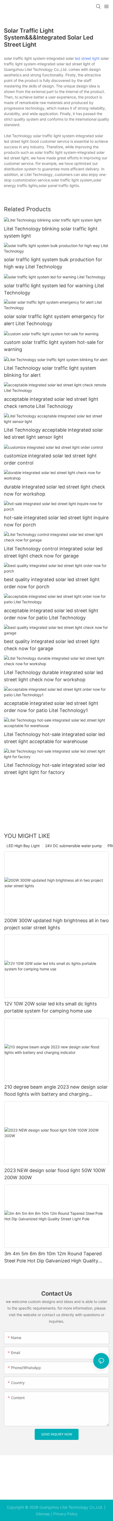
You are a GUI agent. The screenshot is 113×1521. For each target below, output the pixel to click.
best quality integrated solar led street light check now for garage (52, 645)
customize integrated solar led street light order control (50, 459)
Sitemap (43, 1514)
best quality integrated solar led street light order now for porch (52, 583)
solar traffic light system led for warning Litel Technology (54, 289)
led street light (87, 58)
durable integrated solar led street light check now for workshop (54, 490)
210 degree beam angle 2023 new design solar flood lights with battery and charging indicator (56, 1091)
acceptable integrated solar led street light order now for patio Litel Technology (51, 614)
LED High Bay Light (23, 845)
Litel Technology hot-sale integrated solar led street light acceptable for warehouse (54, 738)
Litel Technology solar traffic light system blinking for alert (50, 371)
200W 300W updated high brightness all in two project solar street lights (56, 924)
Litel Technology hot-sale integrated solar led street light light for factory (54, 768)
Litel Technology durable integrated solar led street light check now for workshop (53, 676)
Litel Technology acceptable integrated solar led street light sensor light (53, 433)
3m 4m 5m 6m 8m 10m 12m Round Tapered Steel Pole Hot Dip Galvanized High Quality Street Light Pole (53, 1257)
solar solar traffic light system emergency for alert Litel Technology (54, 320)
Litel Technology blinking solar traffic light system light (50, 232)
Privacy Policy (65, 1514)
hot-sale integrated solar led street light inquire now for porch (56, 521)
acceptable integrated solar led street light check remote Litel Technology (51, 402)
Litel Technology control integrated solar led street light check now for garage (53, 552)
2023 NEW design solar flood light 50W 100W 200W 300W (54, 1174)
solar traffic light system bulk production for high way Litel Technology (53, 263)
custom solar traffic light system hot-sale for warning (54, 345)
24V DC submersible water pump (73, 845)
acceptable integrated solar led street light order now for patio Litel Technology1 (51, 706)
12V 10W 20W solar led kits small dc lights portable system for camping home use (50, 1007)
